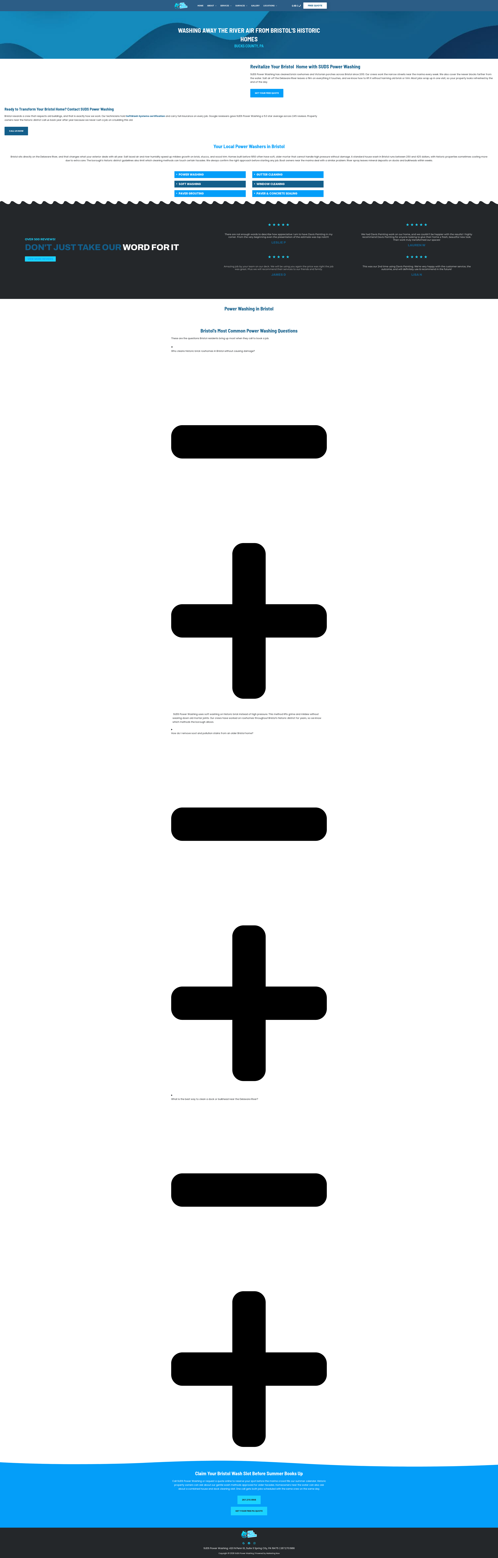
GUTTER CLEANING (270, 175)
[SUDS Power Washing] (181, 5)
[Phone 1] (300, 6)
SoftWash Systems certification (145, 116)
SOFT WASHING (190, 184)
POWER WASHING (191, 175)
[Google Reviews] (293, 6)
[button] (215, 6)
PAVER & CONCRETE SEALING (277, 193)
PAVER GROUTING (191, 193)
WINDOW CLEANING (271, 184)
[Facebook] (295, 6)
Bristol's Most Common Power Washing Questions (249, 331)
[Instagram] (297, 6)
